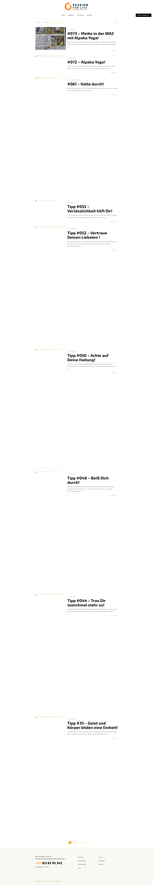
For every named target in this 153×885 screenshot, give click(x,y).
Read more (114, 50)
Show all (115, 22)
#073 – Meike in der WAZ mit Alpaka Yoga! (90, 35)
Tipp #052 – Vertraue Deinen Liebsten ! (87, 234)
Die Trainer (81, 857)
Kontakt (47, 856)
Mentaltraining (82, 860)
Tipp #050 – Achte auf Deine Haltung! (87, 357)
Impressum (102, 860)
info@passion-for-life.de (42, 867)
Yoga (79, 868)
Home (100, 857)
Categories (45, 22)
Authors (61, 22)
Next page (83, 842)
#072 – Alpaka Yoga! (86, 61)
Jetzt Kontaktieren (143, 15)
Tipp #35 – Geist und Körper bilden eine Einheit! (92, 725)
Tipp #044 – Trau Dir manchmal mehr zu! (86, 602)
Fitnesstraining (82, 864)
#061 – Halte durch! (85, 83)
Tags (54, 22)
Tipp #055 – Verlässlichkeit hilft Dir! (89, 208)
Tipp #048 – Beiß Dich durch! (88, 480)
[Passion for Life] (76, 6)
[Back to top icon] (116, 881)
